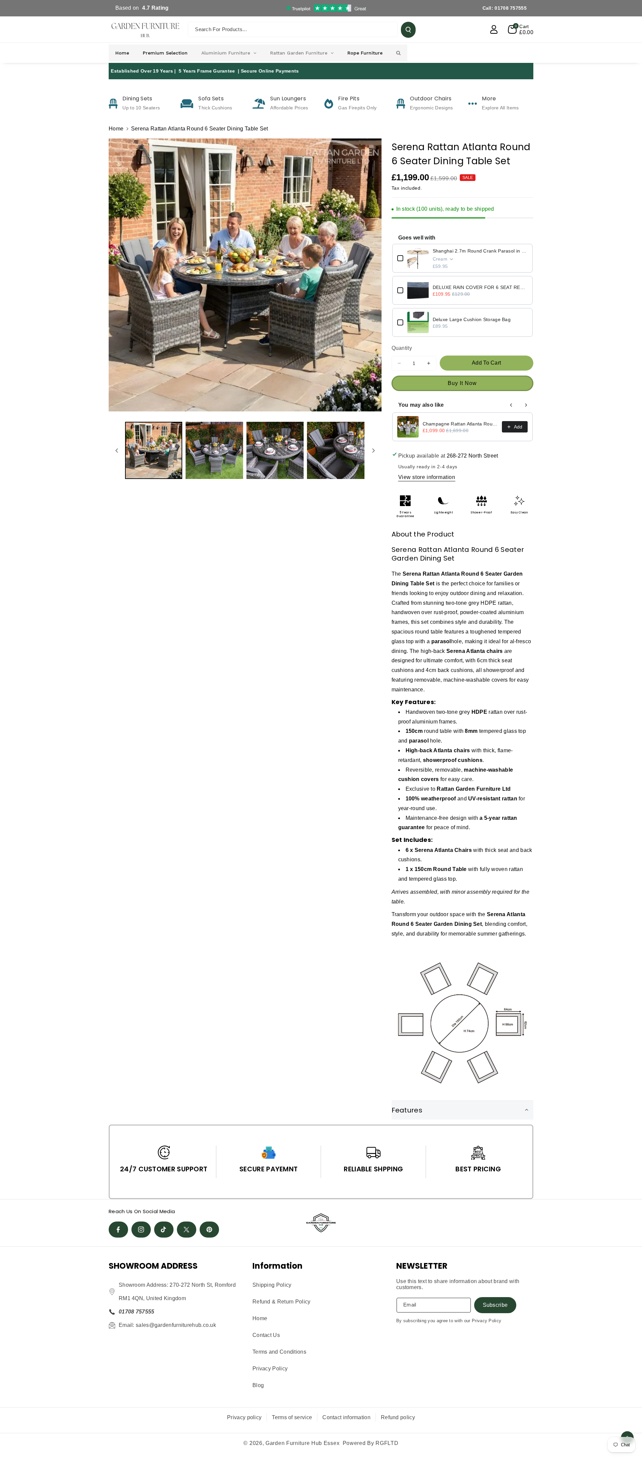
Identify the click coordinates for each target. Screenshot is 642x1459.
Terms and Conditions (279, 1352)
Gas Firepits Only (357, 107)
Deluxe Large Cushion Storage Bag (472, 319)
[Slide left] (117, 451)
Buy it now (462, 383)
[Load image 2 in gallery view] (214, 450)
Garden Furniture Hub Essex (302, 1443)
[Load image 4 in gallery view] (335, 450)
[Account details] (494, 29)
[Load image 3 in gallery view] (275, 450)
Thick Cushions (215, 107)
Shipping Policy (272, 1285)
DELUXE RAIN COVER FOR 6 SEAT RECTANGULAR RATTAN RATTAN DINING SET (480, 287)
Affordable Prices (289, 107)
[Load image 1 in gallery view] (153, 450)
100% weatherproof (431, 798)
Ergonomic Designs (431, 107)
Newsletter (421, 1265)
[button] (520, 29)
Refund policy (398, 1417)
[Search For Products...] (408, 30)
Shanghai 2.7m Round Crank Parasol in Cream (480, 251)
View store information (426, 477)
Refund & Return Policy (281, 1301)
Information (277, 1265)
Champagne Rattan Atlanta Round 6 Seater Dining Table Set (460, 423)
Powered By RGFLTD (371, 1443)
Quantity (402, 348)
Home (116, 128)
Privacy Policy (270, 1368)
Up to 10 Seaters (141, 107)
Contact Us (266, 1335)
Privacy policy (244, 1417)
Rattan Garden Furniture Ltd (474, 789)
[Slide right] (373, 451)
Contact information (346, 1417)
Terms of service (292, 1417)
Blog (258, 1385)
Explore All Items (500, 107)
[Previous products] (511, 405)
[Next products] (526, 405)
